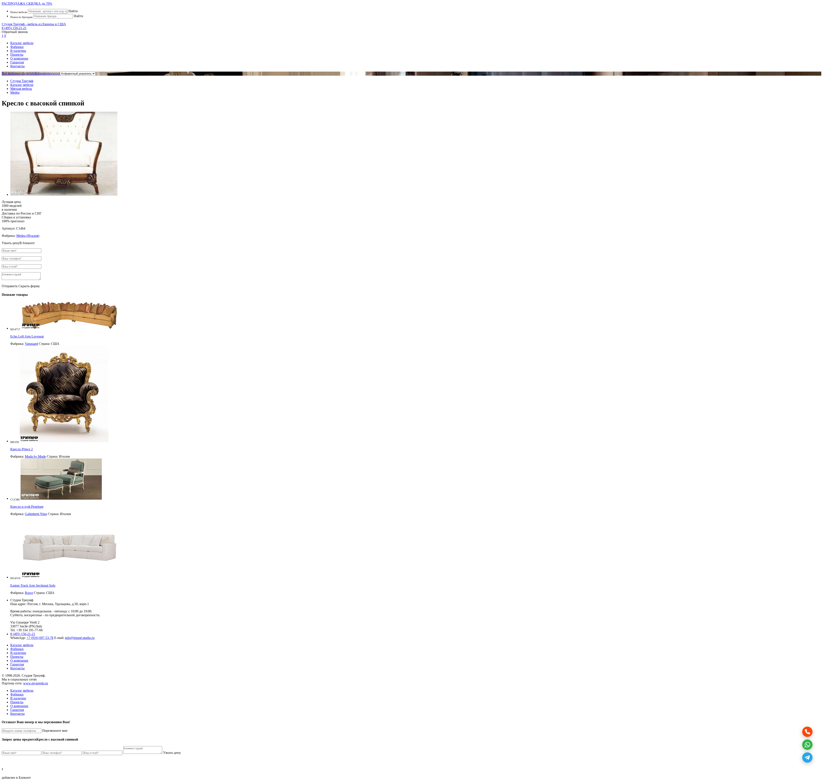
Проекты (16, 54)
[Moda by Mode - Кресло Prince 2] (64, 441)
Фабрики (17, 47)
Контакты (17, 66)
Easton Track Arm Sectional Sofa (32, 585)
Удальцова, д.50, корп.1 (72, 604)
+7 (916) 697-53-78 (40, 638)
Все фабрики (11, 73)
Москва (47, 604)
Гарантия (17, 62)
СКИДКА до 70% (27, 3)
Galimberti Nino (36, 514)
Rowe (29, 593)
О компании (19, 58)
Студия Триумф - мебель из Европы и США (34, 24)
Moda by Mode (35, 456)
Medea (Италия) (27, 235)
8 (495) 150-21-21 (14, 28)
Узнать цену (172, 752)
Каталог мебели (21, 43)
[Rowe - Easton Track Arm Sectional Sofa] (69, 577)
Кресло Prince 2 (21, 449)
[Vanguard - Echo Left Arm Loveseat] (69, 328)
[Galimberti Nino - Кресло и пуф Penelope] (61, 498)
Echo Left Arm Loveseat (27, 336)
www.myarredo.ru (35, 683)
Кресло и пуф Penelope (27, 506)
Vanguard (31, 344)
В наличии (18, 51)
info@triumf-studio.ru (80, 638)
